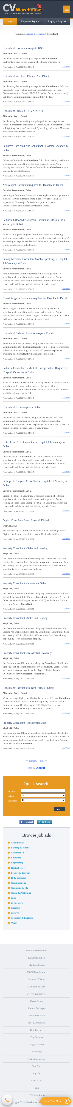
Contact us (36, 1080)
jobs (30, 767)
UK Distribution (36, 965)
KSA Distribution (36, 957)
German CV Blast (36, 979)
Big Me (36, 1073)
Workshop (36, 1051)
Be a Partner (36, 1030)
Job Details (66, 66)
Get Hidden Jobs (36, 1059)
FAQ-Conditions (37, 1095)
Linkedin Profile (36, 986)
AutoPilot (36, 1066)
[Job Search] (40, 767)
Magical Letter (36, 1044)
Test (37, 1087)
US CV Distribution (36, 972)
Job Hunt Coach (37, 1015)
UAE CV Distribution (36, 950)
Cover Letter (36, 1001)
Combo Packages (36, 1008)
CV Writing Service (36, 993)
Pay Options (36, 1037)
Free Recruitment (36, 1022)
